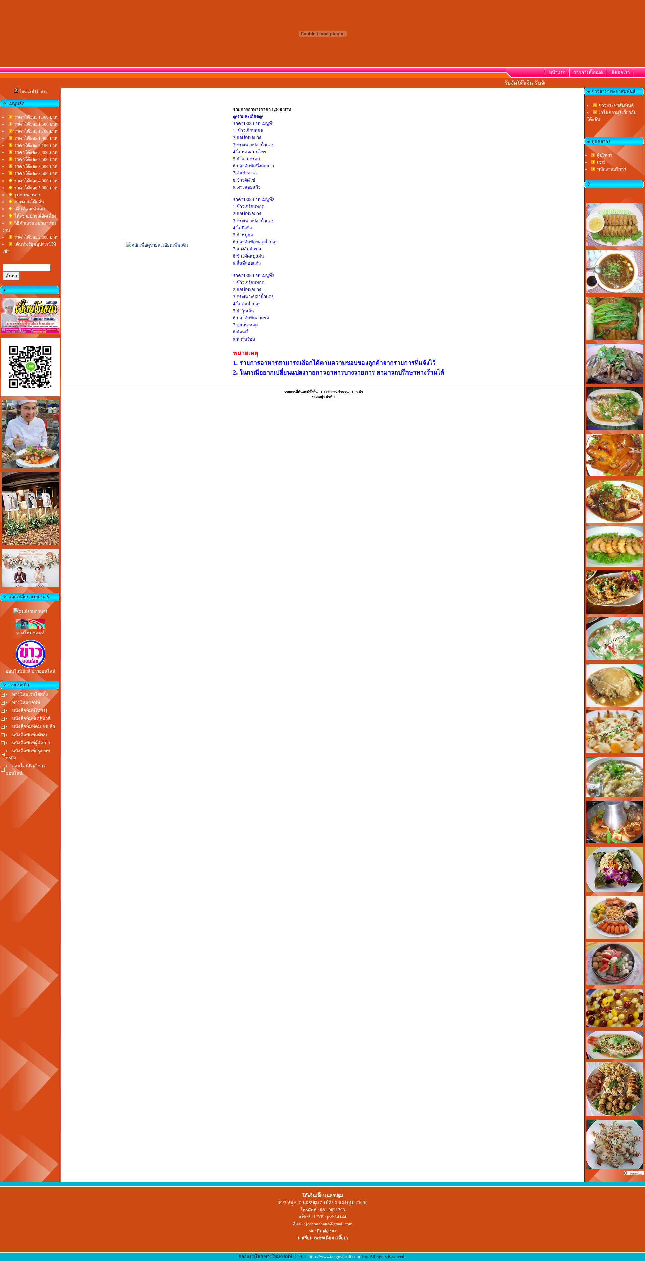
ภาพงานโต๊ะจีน (29, 201)
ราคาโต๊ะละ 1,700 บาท (36, 131)
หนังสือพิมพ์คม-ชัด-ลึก (33, 726)
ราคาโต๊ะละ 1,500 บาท (36, 124)
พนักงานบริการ (611, 169)
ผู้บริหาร (604, 155)
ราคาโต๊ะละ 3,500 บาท (36, 173)
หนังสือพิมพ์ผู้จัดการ (31, 742)
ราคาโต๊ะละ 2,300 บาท (36, 152)
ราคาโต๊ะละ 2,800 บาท (36, 237)
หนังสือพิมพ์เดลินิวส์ (31, 718)
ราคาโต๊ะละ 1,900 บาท (36, 138)
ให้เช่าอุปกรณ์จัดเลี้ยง (35, 216)
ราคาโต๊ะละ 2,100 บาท (36, 145)
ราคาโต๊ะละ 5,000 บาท (36, 187)
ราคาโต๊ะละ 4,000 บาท (36, 180)
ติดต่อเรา (620, 72)
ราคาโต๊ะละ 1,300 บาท (36, 117)
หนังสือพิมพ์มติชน (29, 734)
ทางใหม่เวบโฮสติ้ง (30, 694)
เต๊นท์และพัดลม (29, 208)
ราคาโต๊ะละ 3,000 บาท (36, 166)
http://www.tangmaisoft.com (334, 1256)
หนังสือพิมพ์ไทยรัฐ (30, 710)
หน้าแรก (557, 72)
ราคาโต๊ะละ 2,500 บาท (36, 159)
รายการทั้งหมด (588, 72)
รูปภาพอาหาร (27, 194)
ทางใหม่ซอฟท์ (26, 702)
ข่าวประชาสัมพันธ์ (616, 105)
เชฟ (601, 162)
